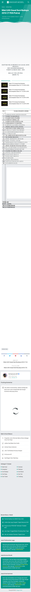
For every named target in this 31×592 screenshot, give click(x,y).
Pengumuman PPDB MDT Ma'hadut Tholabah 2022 (15, 526)
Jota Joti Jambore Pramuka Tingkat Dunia (14, 534)
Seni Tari (20, 474)
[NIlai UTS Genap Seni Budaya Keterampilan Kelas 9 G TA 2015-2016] (4, 85)
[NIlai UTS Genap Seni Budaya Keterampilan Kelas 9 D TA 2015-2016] (4, 103)
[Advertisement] (15, 42)
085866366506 (19, 549)
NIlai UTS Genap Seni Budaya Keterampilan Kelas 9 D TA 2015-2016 (19, 102)
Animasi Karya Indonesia (10, 447)
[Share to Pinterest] (15, 356)
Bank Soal (4, 467)
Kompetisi (4, 469)
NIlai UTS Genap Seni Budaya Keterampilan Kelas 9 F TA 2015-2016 (19, 90)
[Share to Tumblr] (27, 356)
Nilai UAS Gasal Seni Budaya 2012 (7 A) (15, 362)
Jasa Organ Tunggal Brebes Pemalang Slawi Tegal (16, 531)
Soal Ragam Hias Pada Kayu (11, 458)
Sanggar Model (15, 2)
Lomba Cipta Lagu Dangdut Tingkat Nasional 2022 (16, 522)
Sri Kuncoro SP (13, 374)
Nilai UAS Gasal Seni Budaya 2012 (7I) (15, 367)
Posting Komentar (5, 18)
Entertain (20, 467)
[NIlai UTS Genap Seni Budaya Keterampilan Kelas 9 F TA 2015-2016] (4, 91)
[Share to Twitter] (10, 356)
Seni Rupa (4, 474)
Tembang (20, 476)
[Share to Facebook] (4, 356)
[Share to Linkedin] (21, 356)
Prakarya (20, 469)
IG (14, 377)
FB (12, 377)
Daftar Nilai (5, 349)
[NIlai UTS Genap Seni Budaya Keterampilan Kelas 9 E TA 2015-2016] (4, 97)
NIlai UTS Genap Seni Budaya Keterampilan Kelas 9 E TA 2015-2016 (19, 96)
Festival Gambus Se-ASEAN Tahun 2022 (14, 519)
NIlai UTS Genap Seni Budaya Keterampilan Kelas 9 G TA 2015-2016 (19, 84)
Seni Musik (21, 471)
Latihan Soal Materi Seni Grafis (11, 443)
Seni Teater (5, 476)
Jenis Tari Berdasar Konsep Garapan (13, 450)
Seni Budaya (5, 471)
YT (16, 377)
